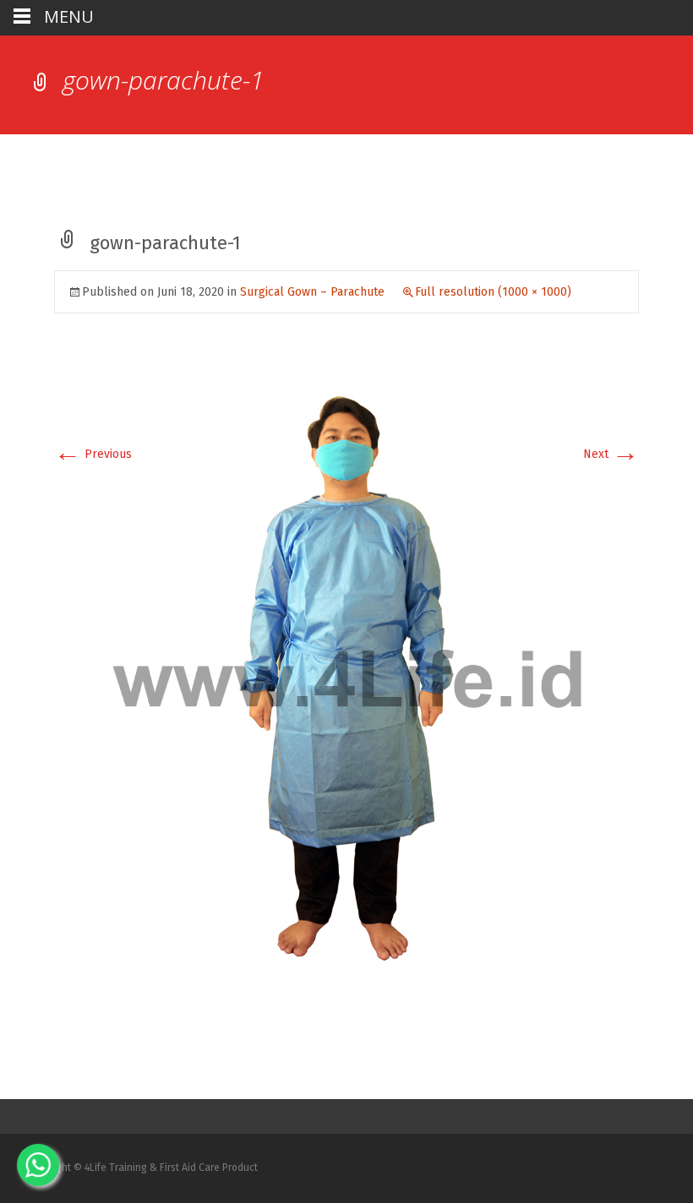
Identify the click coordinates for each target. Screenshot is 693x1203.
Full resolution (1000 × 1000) (493, 292)
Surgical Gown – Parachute (312, 292)
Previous (93, 454)
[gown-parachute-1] (346, 678)
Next (611, 454)
